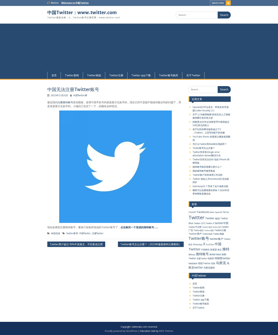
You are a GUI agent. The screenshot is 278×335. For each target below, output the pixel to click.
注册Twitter (97, 233)
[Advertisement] (139, 47)
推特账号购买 (215, 254)
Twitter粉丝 (207, 234)
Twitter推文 (199, 230)
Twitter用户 (195, 233)
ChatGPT (192, 212)
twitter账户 (216, 239)
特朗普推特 (193, 263)
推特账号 (202, 254)
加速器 (213, 249)
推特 (225, 249)
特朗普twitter (222, 258)
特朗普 (211, 258)
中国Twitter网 (80, 95)
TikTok (226, 212)
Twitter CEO (199, 223)
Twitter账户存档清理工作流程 (207, 174)
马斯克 (221, 262)
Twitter (196, 217)
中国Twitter (85, 233)
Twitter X (210, 223)
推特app (192, 254)
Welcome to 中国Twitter (75, 2)
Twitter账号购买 (168, 75)
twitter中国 (221, 223)
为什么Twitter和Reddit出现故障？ (210, 143)
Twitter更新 (209, 230)
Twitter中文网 (195, 226)
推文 (220, 249)
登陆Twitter (204, 263)
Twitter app (212, 218)
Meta (212, 212)
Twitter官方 (217, 227)
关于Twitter (193, 75)
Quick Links (218, 2)
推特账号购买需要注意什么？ (207, 166)
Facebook (203, 212)
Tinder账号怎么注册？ (204, 148)
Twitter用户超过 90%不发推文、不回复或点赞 (76, 244)
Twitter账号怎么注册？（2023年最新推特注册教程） (150, 244)
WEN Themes (166, 330)
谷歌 (213, 263)
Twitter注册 (116, 75)
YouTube (210, 244)
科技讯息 (55, 233)
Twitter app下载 (141, 75)
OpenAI (218, 212)
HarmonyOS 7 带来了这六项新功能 (210, 186)
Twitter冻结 (207, 227)
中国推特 (205, 249)
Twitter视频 (218, 233)
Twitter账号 (72, 233)
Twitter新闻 (72, 75)
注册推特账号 (65, 102)
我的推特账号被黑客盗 (204, 170)
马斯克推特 (209, 267)
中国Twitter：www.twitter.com (82, 12)
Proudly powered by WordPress (121, 330)
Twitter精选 (94, 75)
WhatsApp (198, 244)
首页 (54, 75)
